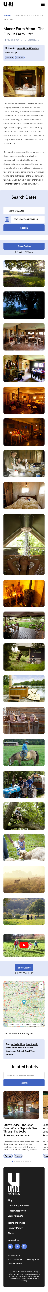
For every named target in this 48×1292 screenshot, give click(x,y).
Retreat (20, 1051)
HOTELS (7, 15)
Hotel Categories (17, 1210)
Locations (13, 1205)
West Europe (11, 52)
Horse (14, 1047)
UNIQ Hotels (33, 40)
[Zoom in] (41, 984)
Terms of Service (16, 1222)
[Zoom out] (41, 988)
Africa (27, 1135)
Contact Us (13, 1239)
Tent (32, 1051)
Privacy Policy (15, 1227)
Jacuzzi (29, 1047)
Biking (22, 1044)
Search (24, 227)
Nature (19, 57)
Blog (10, 1200)
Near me (24, 1205)
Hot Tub (22, 1047)
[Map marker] (24, 1002)
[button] (12, 1161)
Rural (27, 1051)
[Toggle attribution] (41, 1024)
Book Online (24, 246)
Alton (20, 48)
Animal (9, 57)
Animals (15, 1044)
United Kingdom (31, 48)
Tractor (9, 1054)
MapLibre (36, 1024)
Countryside (32, 1044)
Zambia (19, 1135)
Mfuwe (10, 1135)
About (11, 1233)
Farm (8, 1047)
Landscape (11, 1051)
